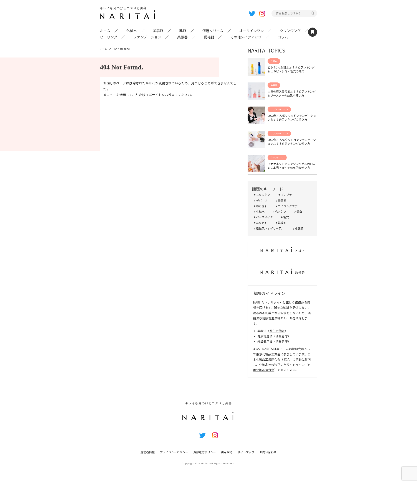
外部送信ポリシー (204, 452)
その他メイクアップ (245, 36)
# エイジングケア (287, 206)
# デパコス (260, 200)
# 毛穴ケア (279, 211)
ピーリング (108, 36)
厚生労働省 (277, 331)
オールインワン (251, 30)
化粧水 (131, 30)
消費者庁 (282, 336)
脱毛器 (209, 36)
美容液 (158, 30)
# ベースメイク (263, 217)
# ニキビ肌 (260, 223)
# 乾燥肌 (281, 223)
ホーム (105, 30)
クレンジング (290, 30)
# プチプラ (285, 195)
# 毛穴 (285, 217)
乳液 (182, 30)
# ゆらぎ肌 (260, 206)
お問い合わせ (268, 452)
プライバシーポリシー (174, 452)
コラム (283, 36)
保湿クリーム (212, 30)
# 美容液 (281, 200)
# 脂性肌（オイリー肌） (269, 228)
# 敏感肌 (298, 228)
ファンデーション (147, 36)
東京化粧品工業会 (268, 354)
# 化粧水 (259, 211)
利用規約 (226, 452)
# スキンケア (262, 195)
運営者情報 (148, 452)
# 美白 (298, 211)
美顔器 (182, 36)
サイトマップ (245, 452)
